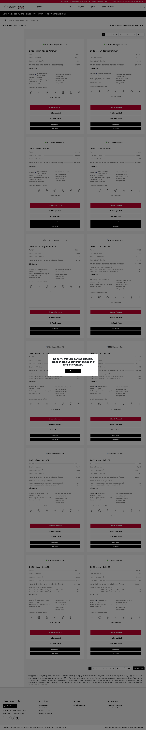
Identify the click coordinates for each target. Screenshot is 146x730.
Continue (73, 371)
